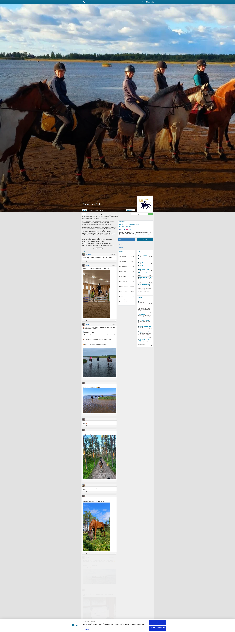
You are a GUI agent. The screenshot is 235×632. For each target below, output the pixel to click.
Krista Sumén (88, 254)
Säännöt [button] (121, 247)
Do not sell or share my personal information (158, 628)
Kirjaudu (152, 2)
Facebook (123, 229)
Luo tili (151, 214)
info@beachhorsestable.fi (135, 224)
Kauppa (96, 210)
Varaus (91, 210)
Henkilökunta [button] (121, 244)
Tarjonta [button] (120, 242)
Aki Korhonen (88, 485)
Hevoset (101, 210)
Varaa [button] (145, 239)
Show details (86, 629)
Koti (85, 210)
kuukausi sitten (114, 265)
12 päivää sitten (113, 254)
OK (157, 622)
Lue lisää (147, 289)
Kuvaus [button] (120, 239)
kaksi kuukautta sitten (113, 557)
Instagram (130, 229)
